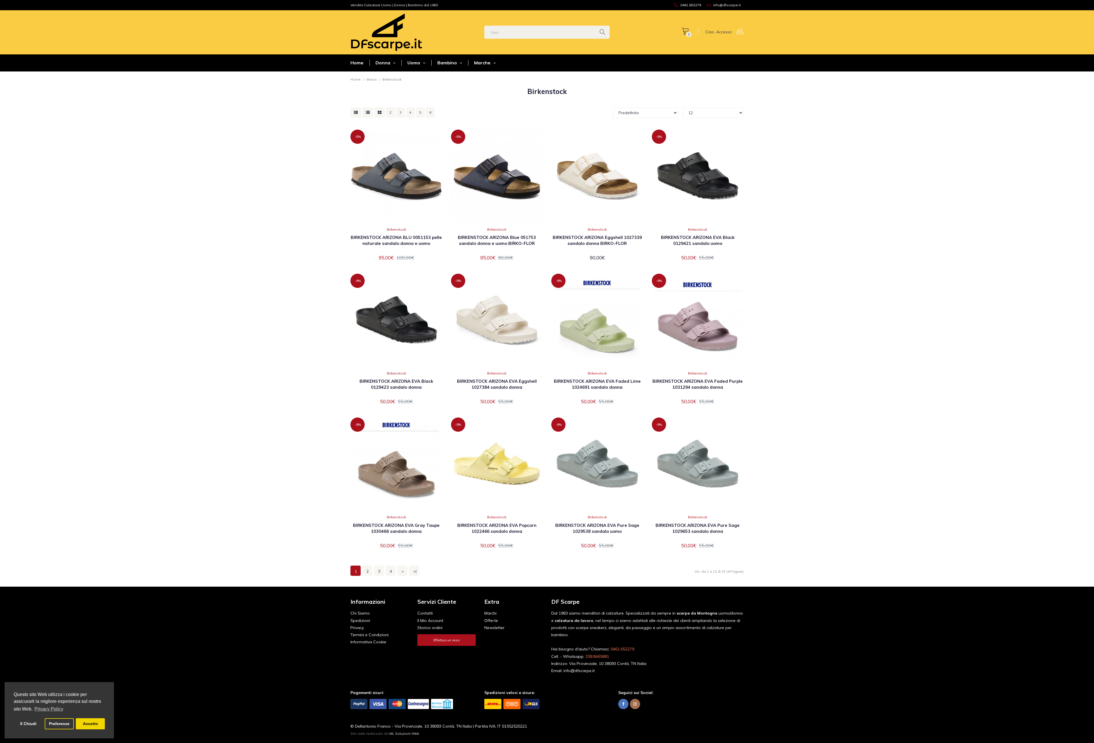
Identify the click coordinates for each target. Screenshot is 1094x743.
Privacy (357, 627)
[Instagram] (635, 704)
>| (415, 571)
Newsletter (494, 627)
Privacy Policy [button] (48, 709)
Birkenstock (391, 79)
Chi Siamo (360, 613)
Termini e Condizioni (369, 634)
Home (357, 63)
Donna (383, 63)
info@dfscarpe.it (579, 670)
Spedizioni (360, 620)
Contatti (425, 613)
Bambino (447, 63)
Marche (483, 63)
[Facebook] (623, 704)
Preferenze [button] (59, 723)
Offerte (491, 620)
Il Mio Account (430, 620)
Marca (371, 79)
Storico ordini (429, 627)
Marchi (490, 613)
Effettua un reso (446, 640)
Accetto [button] (90, 723)
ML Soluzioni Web (404, 733)
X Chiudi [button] (28, 723)
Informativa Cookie (368, 641)
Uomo (414, 63)
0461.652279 (622, 649)
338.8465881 (597, 656)
